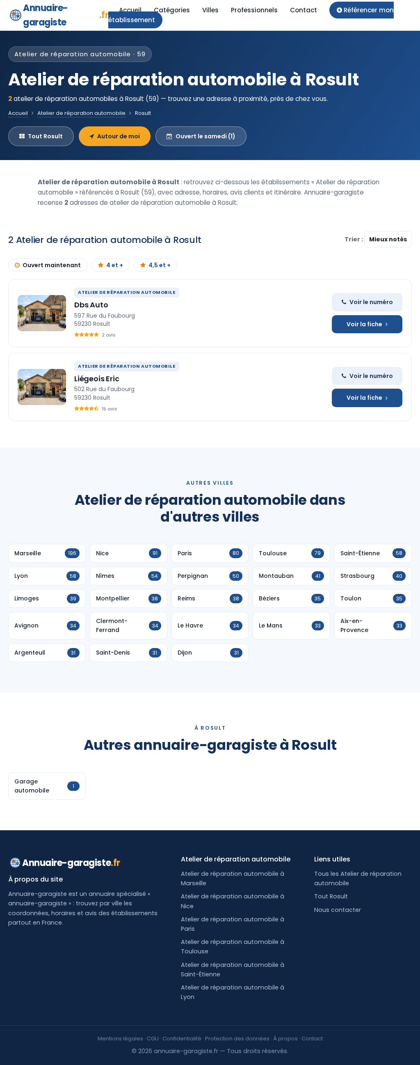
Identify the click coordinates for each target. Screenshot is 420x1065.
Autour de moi (118, 136)
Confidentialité (181, 1038)
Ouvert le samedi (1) (205, 136)
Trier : (354, 239)
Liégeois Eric (96, 378)
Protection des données (237, 1038)
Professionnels (254, 10)
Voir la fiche (364, 324)
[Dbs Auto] (42, 313)
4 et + (114, 265)
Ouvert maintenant (52, 265)
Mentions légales (120, 1038)
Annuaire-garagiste (65, 15)
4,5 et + (159, 265)
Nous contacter (337, 910)
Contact (303, 10)
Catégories (172, 10)
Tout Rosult (45, 136)
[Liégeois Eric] (42, 387)
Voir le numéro (371, 302)
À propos (285, 1038)
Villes (210, 10)
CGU (153, 1038)
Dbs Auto (91, 305)
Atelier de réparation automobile (81, 113)
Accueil (130, 10)
